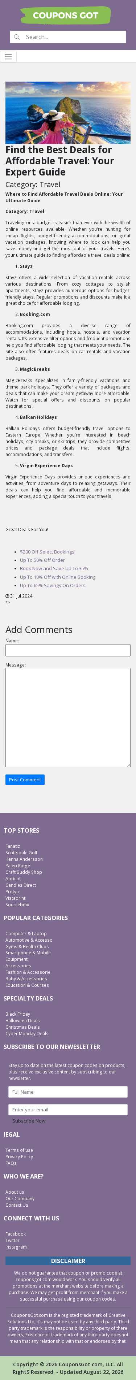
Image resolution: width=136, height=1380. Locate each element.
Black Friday (17, 1014)
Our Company (19, 1198)
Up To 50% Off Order (42, 560)
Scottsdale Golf (21, 853)
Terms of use (19, 1150)
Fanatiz (12, 846)
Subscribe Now (28, 1121)
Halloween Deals (22, 1020)
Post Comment (25, 779)
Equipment (16, 959)
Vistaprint (15, 898)
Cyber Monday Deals (27, 1033)
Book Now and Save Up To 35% (54, 568)
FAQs (11, 1163)
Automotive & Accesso (29, 940)
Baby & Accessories (26, 979)
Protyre (13, 892)
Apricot (13, 879)
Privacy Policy (19, 1157)
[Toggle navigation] (8, 56)
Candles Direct (20, 885)
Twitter (12, 1240)
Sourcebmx (17, 905)
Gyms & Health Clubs (27, 946)
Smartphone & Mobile (28, 953)
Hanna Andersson (24, 859)
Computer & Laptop (26, 933)
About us (14, 1192)
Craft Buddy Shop (23, 872)
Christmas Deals (22, 1027)
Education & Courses (27, 985)
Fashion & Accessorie (27, 972)
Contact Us (16, 1205)
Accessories (18, 966)
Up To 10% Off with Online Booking (57, 577)
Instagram (16, 1247)
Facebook (15, 1234)
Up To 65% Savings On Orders (53, 585)
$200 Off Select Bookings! (47, 551)
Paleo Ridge (17, 866)
